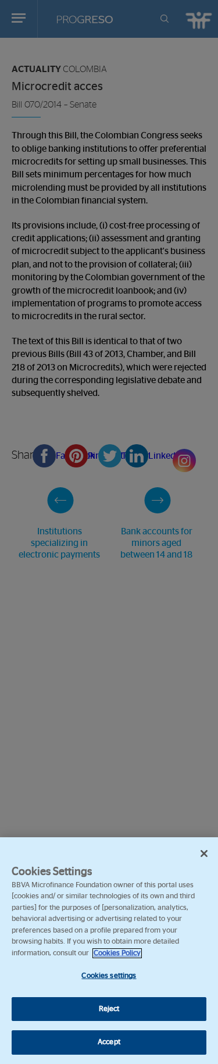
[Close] (204, 853)
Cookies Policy (117, 953)
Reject (109, 1009)
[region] (109, 950)
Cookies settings (108, 976)
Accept (109, 1042)
